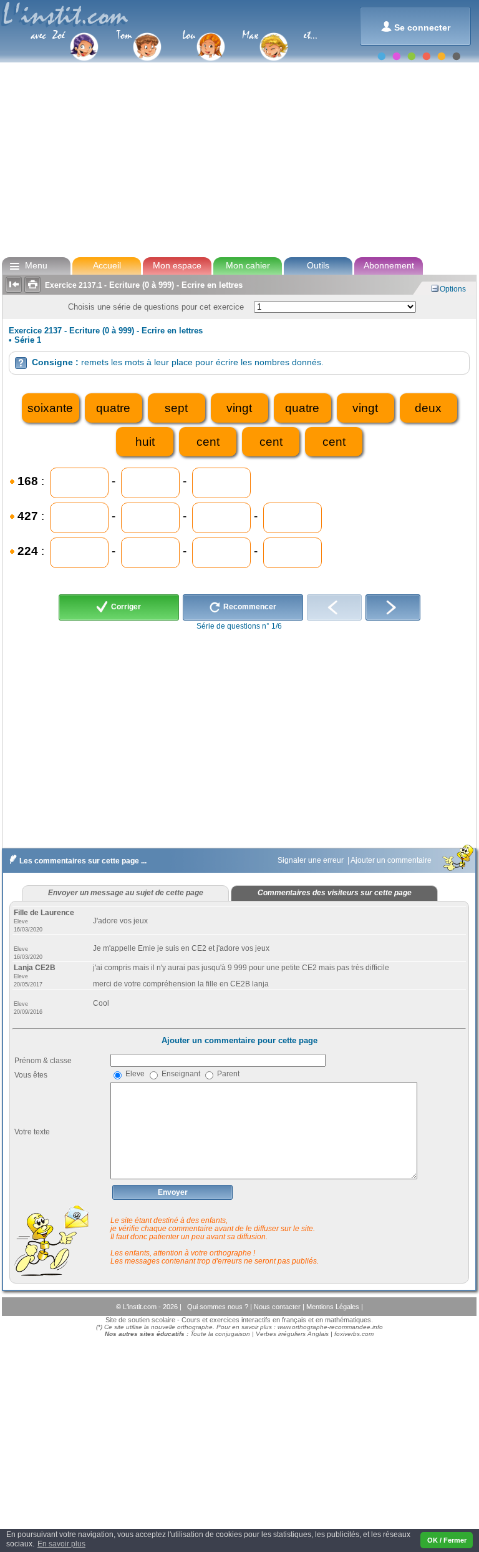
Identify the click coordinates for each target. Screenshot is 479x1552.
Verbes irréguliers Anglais (292, 1333)
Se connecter (415, 26)
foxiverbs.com (354, 1333)
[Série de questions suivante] (392, 607)
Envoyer (173, 1192)
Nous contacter (278, 1306)
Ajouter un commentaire (392, 860)
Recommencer (248, 606)
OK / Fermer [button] (447, 1540)
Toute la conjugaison (220, 1333)
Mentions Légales (333, 1306)
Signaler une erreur (312, 860)
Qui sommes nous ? (218, 1306)
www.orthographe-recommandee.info (330, 1327)
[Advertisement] (238, 158)
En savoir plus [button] (61, 1544)
